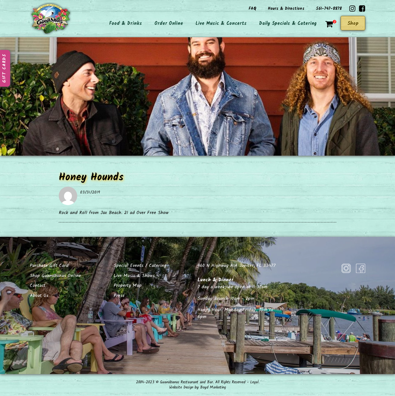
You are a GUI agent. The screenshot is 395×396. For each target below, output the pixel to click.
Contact (37, 285)
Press (119, 295)
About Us (39, 295)
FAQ (252, 8)
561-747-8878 (329, 8)
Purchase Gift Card (49, 265)
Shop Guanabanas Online (55, 275)
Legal (254, 382)
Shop (353, 23)
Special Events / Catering (140, 265)
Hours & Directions (286, 8)
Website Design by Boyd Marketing (197, 387)
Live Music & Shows (134, 275)
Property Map (128, 285)
